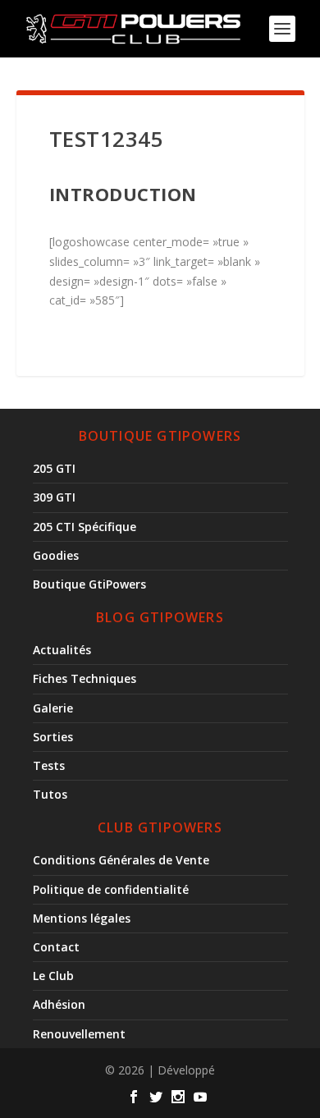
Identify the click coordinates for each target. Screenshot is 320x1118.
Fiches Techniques (84, 678)
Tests (49, 765)
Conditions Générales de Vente (121, 860)
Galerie (53, 708)
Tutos (50, 794)
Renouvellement (79, 1034)
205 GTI (54, 468)
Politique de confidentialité (111, 889)
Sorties (53, 737)
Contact (56, 947)
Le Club (53, 975)
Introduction (123, 193)
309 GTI (54, 497)
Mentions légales (81, 918)
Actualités (62, 650)
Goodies (56, 555)
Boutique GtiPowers (89, 584)
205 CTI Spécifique (84, 526)
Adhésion (59, 1004)
